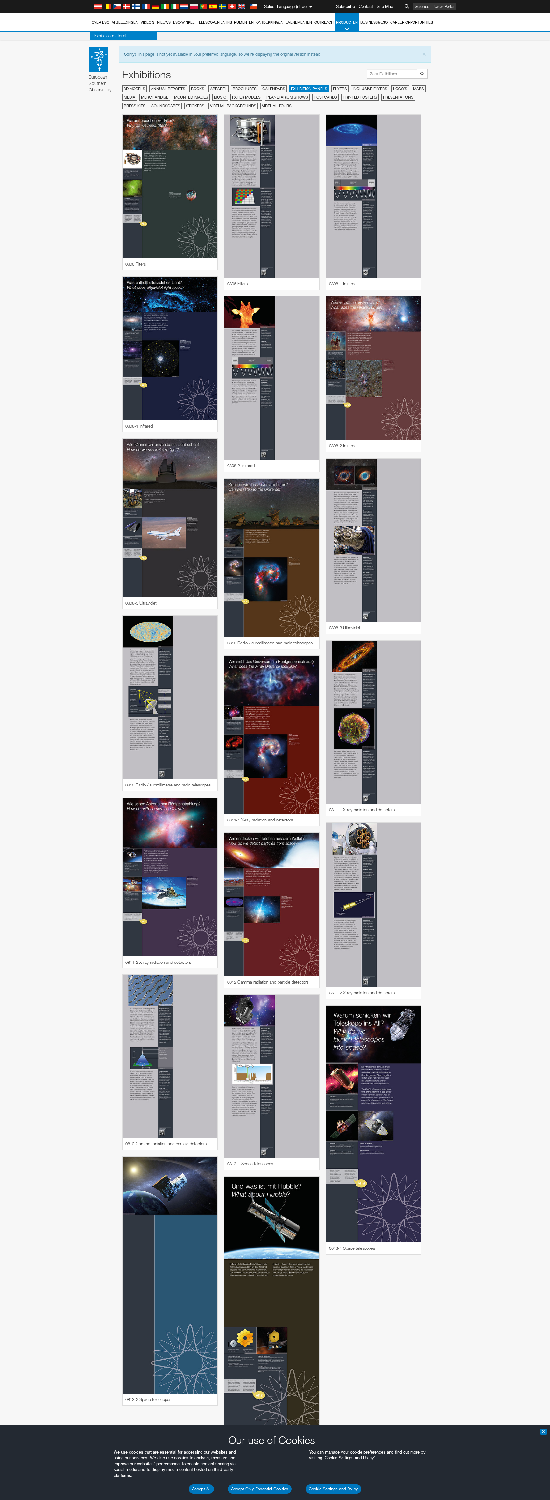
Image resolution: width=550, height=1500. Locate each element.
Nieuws (164, 22)
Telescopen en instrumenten (225, 22)
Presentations (398, 97)
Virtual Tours (277, 105)
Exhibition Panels (309, 88)
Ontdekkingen (269, 22)
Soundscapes (165, 105)
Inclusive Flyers (370, 88)
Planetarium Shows (287, 97)
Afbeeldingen (125, 22)
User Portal (444, 6)
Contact (366, 6)
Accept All (201, 1488)
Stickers (195, 105)
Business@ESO (374, 22)
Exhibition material (110, 35)
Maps (418, 88)
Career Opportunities (411, 22)
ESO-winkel (183, 22)
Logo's (400, 88)
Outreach (324, 22)
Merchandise (154, 97)
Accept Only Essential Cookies (259, 1488)
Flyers (340, 88)
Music (220, 97)
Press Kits (134, 105)
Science (422, 6)
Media (129, 97)
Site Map (385, 6)
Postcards (325, 97)
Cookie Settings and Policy (333, 1488)
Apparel (218, 88)
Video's (147, 22)
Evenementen (299, 22)
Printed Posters (360, 97)
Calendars (273, 88)
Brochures (245, 88)
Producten (347, 22)
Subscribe (345, 6)
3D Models (134, 88)
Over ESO (100, 22)
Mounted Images (191, 97)
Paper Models (246, 97)
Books (197, 88)
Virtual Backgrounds (233, 105)
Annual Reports (168, 88)
